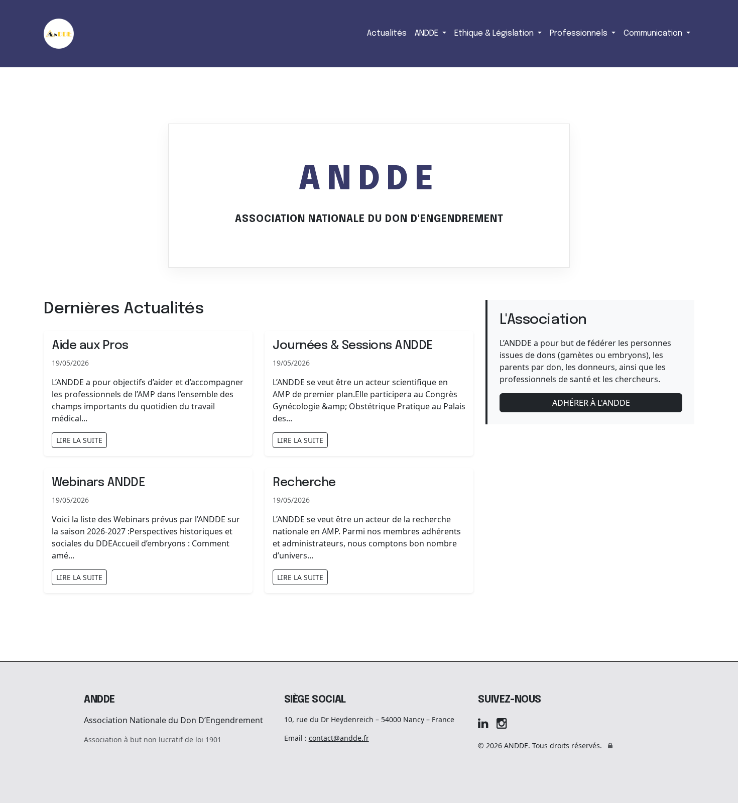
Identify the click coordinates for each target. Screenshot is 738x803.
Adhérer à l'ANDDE (591, 402)
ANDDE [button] (427, 33)
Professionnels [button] (579, 33)
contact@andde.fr (339, 738)
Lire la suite (79, 440)
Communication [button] (654, 33)
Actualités (387, 33)
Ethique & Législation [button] (495, 33)
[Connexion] (610, 745)
